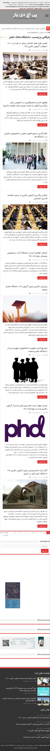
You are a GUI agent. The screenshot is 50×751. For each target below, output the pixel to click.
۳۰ (16, 533)
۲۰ (20, 533)
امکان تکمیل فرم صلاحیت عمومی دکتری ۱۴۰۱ (20, 678)
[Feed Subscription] (1, 37)
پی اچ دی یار (25, 14)
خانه (46, 32)
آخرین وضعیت (40, 28)
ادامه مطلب (42, 94)
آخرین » (5, 535)
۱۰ (25, 533)
